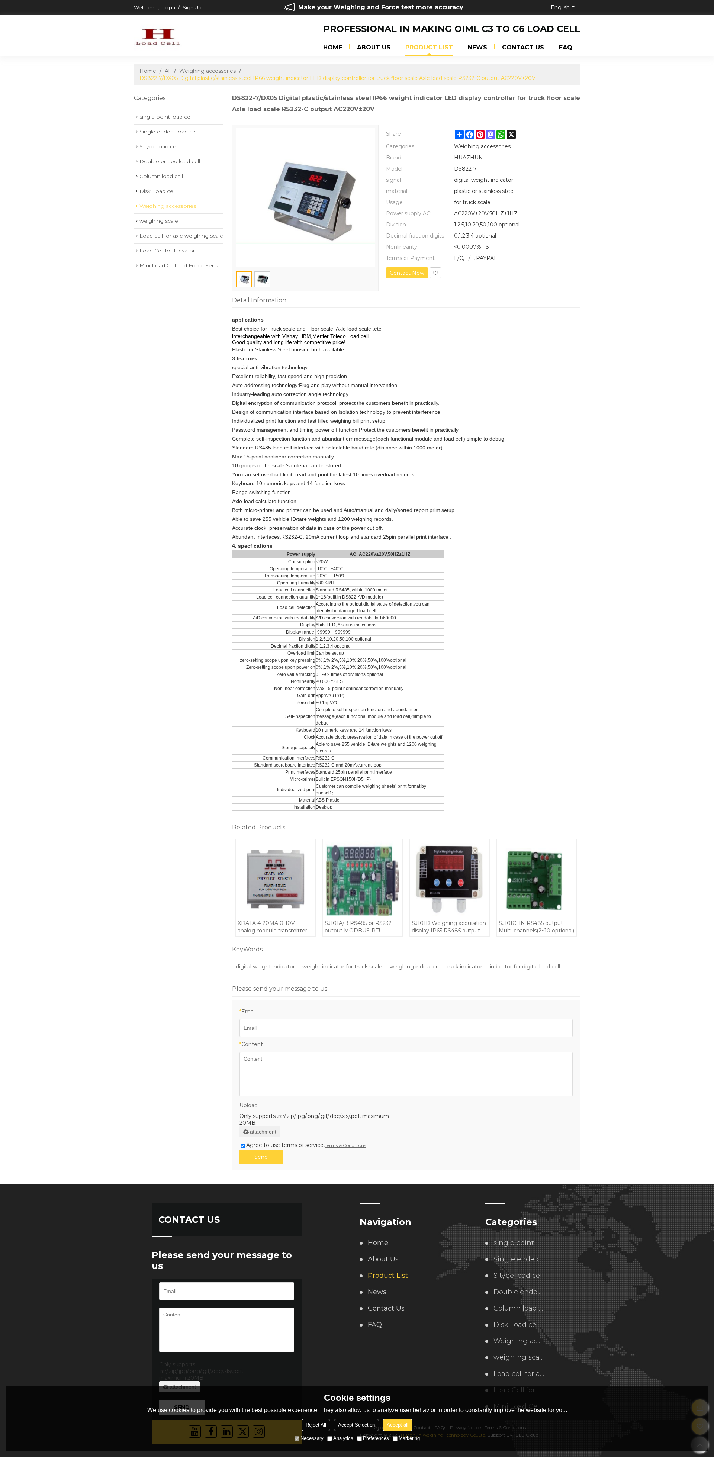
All (168, 71)
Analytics (343, 1438)
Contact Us (523, 47)
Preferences (376, 1438)
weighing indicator (414, 966)
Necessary (312, 1438)
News (477, 47)
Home (332, 47)
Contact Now (407, 273)
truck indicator (463, 966)
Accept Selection (356, 1425)
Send (261, 1157)
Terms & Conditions (345, 1145)
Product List (429, 47)
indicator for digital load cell (525, 966)
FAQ (565, 47)
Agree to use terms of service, (306, 1145)
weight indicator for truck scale (342, 966)
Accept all (397, 1425)
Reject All (316, 1425)
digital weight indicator (265, 966)
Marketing (409, 1438)
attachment (263, 1132)
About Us (373, 47)
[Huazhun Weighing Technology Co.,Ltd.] (158, 36)
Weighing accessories (207, 71)
